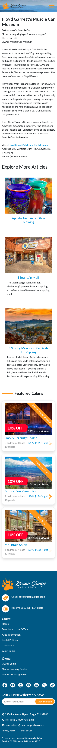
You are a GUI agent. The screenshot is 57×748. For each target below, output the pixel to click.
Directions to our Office (15, 629)
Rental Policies (10, 639)
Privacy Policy (8, 730)
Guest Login (8, 650)
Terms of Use (25, 730)
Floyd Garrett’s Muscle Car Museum (28, 144)
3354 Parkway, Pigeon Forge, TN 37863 (26, 714)
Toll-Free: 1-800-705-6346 (19, 719)
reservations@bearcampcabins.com (24, 725)
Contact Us (8, 645)
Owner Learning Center (14, 668)
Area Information (11, 634)
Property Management (14, 674)
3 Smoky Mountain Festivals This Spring (28, 350)
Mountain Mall (28, 277)
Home (5, 623)
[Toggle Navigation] (51, 6)
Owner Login (9, 663)
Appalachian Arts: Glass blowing (28, 220)
